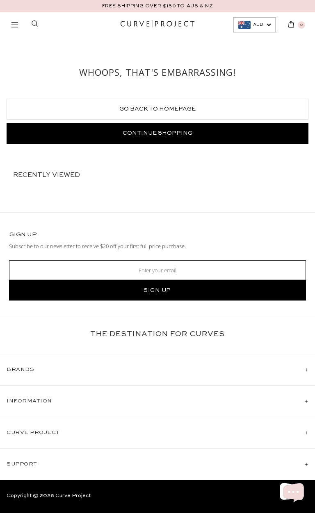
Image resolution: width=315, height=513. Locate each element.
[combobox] (254, 25)
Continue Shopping (157, 133)
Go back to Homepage (157, 109)
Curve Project (73, 495)
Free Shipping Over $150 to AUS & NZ (157, 6)
